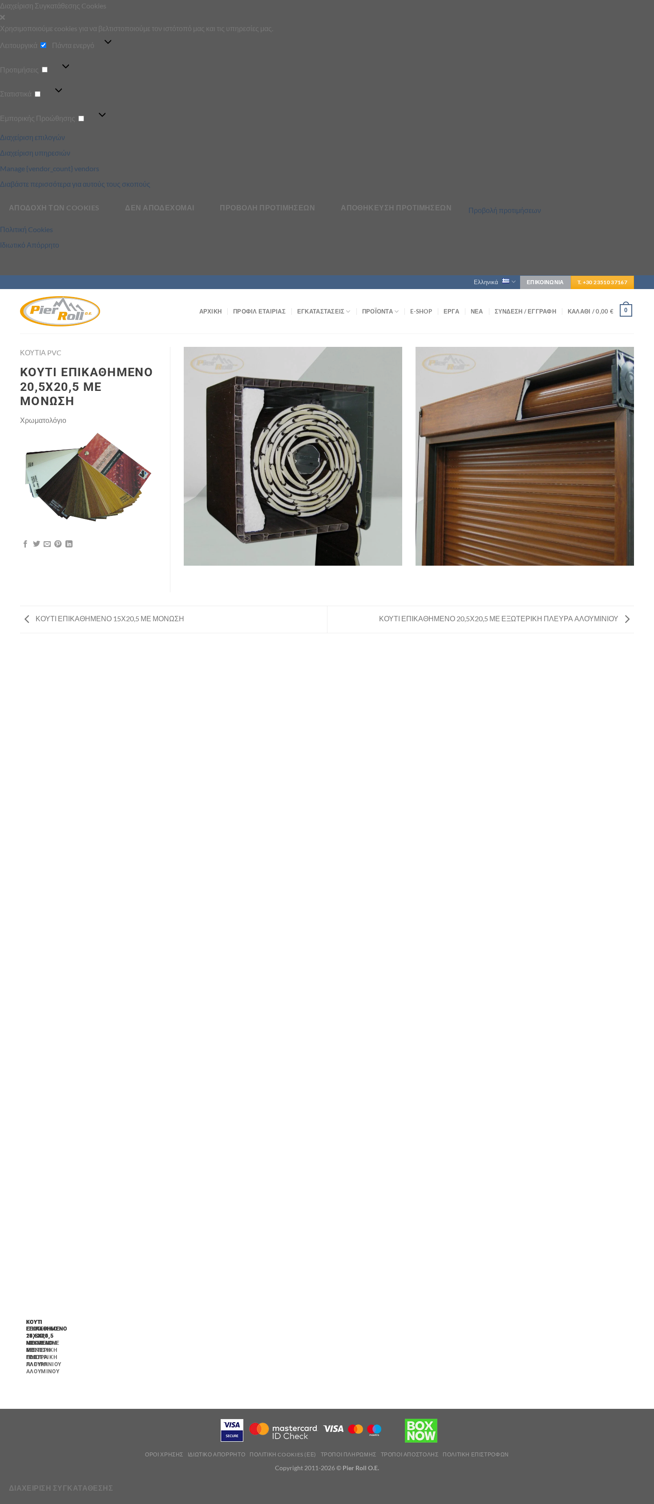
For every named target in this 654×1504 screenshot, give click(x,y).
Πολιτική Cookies (26, 229)
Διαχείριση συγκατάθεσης (61, 1488)
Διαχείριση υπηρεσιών (35, 153)
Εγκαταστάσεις (320, 311)
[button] (327, 17)
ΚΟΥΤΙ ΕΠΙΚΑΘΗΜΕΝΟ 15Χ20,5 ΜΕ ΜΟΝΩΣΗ (109, 618)
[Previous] (23, 1024)
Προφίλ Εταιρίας (259, 311)
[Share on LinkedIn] (69, 544)
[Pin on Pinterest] (57, 544)
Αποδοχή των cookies (54, 208)
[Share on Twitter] (36, 544)
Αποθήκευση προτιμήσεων (396, 208)
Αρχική (210, 311)
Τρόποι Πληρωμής (348, 1454)
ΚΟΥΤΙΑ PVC (40, 352)
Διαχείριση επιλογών (32, 137)
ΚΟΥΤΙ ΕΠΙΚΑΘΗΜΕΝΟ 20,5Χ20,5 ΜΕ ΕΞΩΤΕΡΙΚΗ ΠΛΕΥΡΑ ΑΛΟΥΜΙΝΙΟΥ (499, 618)
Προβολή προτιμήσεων (267, 208)
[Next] (48, 1024)
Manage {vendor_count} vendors (49, 168)
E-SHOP (421, 311)
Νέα (477, 311)
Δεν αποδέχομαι (159, 208)
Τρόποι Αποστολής (410, 1454)
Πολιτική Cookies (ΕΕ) (283, 1454)
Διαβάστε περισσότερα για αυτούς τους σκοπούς (75, 184)
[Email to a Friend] (47, 544)
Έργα (451, 311)
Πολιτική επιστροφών (476, 1454)
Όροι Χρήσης (164, 1454)
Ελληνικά (486, 282)
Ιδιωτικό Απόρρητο (29, 245)
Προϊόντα (377, 311)
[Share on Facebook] (25, 544)
